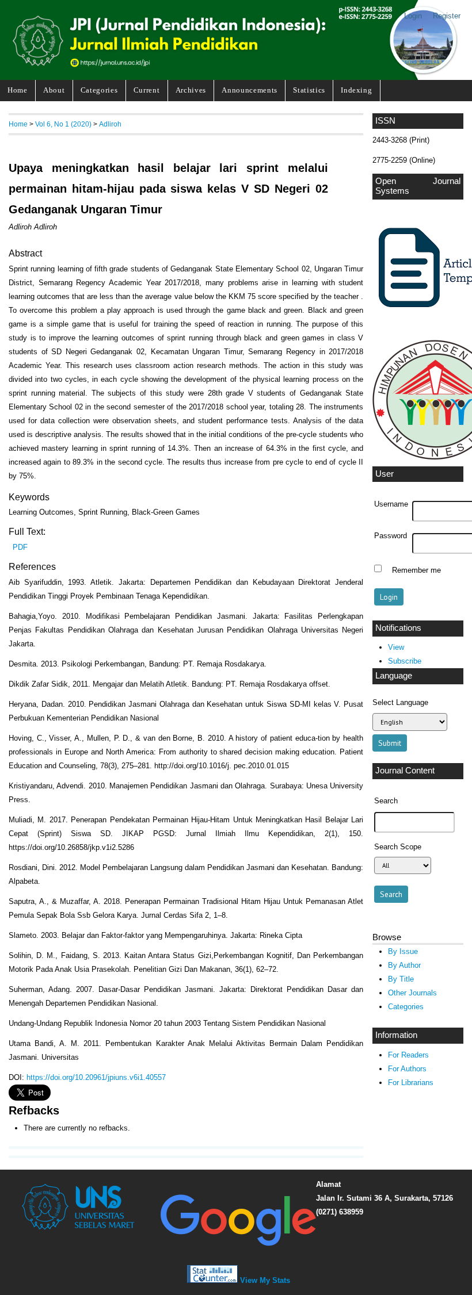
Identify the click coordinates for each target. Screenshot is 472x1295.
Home (17, 90)
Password (390, 536)
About (53, 90)
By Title (401, 979)
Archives (191, 90)
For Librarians (410, 1082)
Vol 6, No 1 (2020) (63, 124)
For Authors (407, 1068)
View (396, 647)
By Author (404, 965)
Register (446, 16)
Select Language (400, 702)
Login (413, 16)
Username (391, 504)
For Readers (408, 1055)
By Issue (403, 951)
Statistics (309, 90)
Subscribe (404, 661)
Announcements (249, 90)
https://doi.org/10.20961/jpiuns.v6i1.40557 (96, 1077)
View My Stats (265, 1280)
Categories (99, 90)
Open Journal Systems (417, 186)
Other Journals (412, 993)
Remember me (416, 570)
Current (147, 90)
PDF (20, 547)
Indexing (356, 90)
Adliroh (110, 124)
